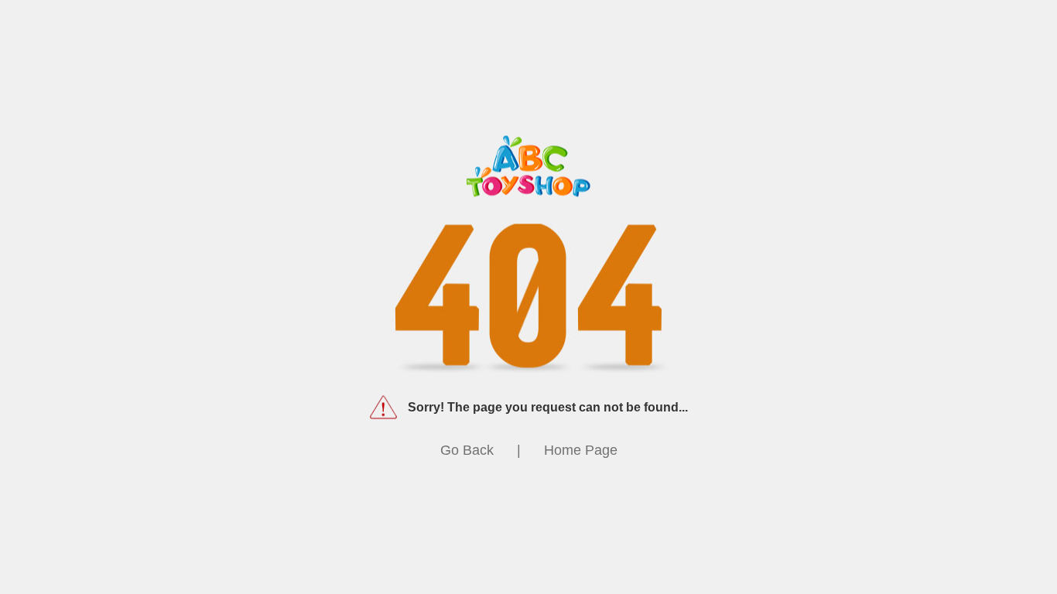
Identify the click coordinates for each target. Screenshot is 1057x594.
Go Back (467, 450)
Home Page (580, 450)
